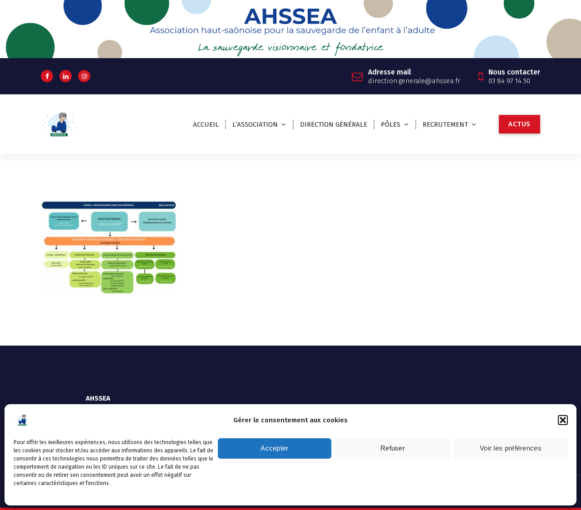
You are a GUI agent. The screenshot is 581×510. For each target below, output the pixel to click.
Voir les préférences (511, 448)
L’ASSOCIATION (255, 124)
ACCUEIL (206, 124)
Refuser (392, 448)
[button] (562, 420)
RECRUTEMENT (445, 124)
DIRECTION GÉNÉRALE (333, 124)
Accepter (274, 448)
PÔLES (390, 124)
